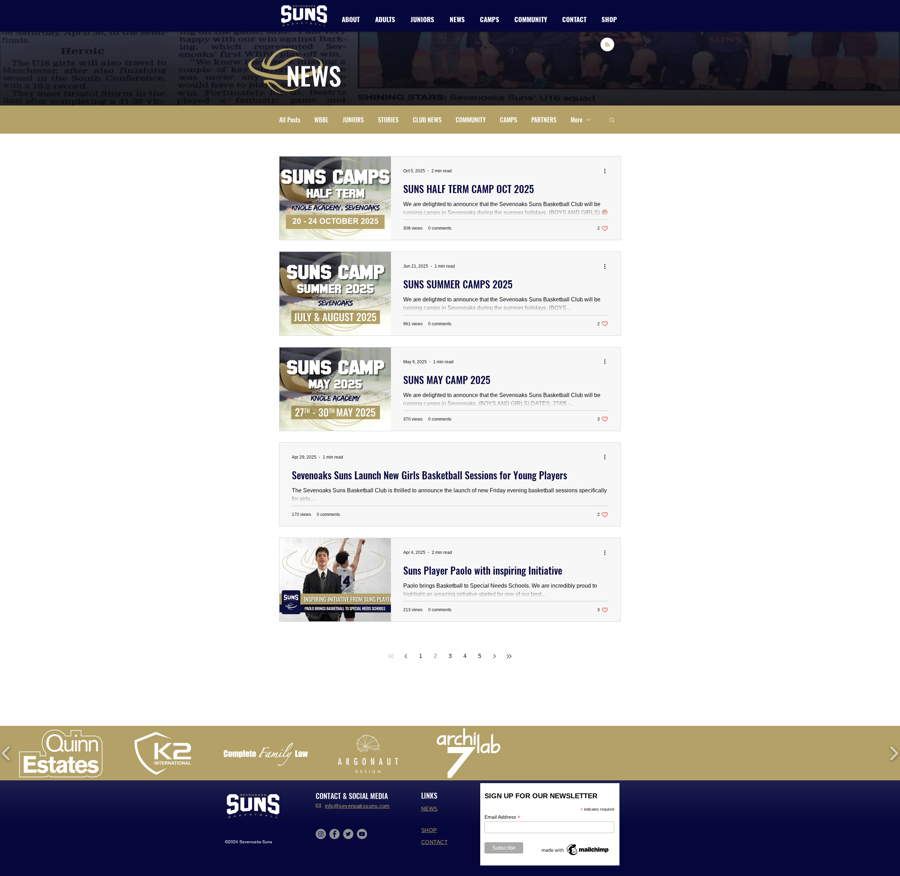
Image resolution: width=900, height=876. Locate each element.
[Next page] (494, 656)
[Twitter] (348, 834)
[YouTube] (362, 834)
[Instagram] (321, 834)
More (577, 119)
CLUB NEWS (427, 119)
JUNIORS (353, 119)
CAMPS (508, 119)
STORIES (388, 119)
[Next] (860, 68)
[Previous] (39, 68)
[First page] (391, 656)
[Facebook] (334, 834)
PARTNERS (544, 119)
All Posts (289, 119)
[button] (385, 18)
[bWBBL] (450, 91)
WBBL (321, 119)
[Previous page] (405, 656)
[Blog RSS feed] (607, 45)
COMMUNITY (471, 119)
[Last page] (509, 656)
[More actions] (607, 171)
